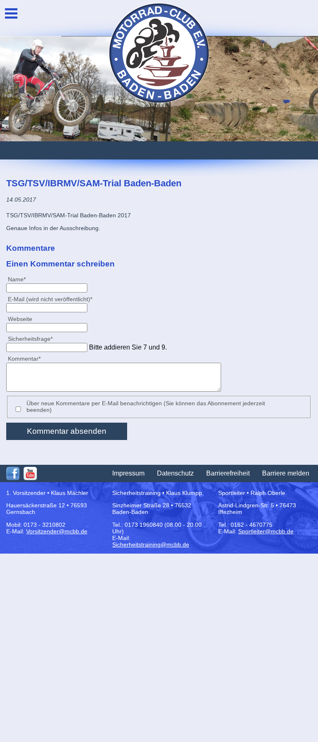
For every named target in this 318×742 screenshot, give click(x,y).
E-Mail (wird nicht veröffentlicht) (49, 298)
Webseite (20, 319)
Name (20, 279)
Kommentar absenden (66, 431)
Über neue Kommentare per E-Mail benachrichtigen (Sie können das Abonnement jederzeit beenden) (145, 406)
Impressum (128, 473)
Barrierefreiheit (228, 473)
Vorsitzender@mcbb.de (56, 531)
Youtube (30, 473)
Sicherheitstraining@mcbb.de (150, 544)
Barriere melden (285, 473)
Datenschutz (175, 473)
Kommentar (24, 358)
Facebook (12, 473)
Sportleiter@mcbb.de (266, 531)
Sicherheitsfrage (30, 338)
